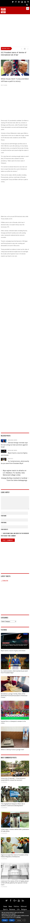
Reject (11, 920)
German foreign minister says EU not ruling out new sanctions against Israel (14, 445)
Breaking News (12, 440)
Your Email (3, 522)
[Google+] (19, 2)
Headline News (12, 450)
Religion (24, 909)
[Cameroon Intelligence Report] (3, 12)
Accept (4, 920)
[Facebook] (16, 2)
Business (12, 909)
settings (18, 917)
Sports (5, 909)
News (10, 906)
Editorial (24, 906)
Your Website (4, 529)
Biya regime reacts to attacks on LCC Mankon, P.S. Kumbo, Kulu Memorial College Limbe (13, 472)
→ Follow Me (4, 580)
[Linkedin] (25, 2)
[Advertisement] (15, 30)
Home (5, 906)
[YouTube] (22, 2)
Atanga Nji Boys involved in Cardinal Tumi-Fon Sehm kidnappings (15, 479)
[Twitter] (13, 2)
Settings (19, 920)
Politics (10, 458)
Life (18, 909)
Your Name (3, 516)
